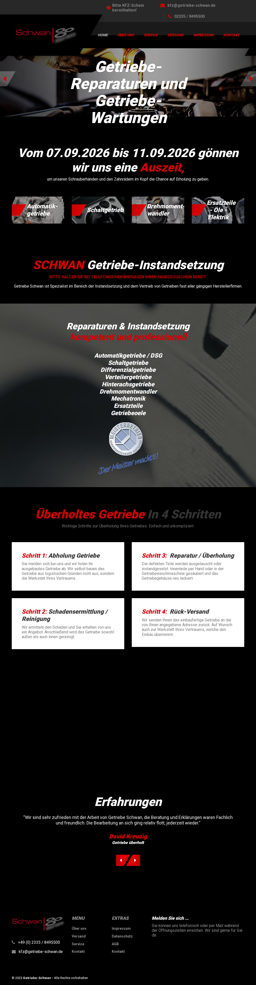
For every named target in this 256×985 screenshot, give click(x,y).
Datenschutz (122, 936)
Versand (176, 35)
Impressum (203, 35)
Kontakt (231, 35)
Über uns (126, 35)
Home (103, 35)
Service (151, 35)
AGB (115, 944)
